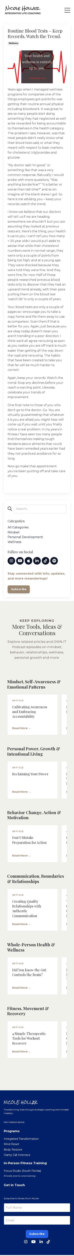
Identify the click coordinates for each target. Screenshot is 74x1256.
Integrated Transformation (21, 1139)
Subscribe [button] (37, 1234)
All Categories (18, 527)
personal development (25, 537)
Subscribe (18, 589)
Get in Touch (14, 1185)
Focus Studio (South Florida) (22, 1171)
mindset (14, 532)
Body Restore (13, 1149)
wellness (13, 43)
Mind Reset (11, 1144)
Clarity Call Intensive (17, 1155)
